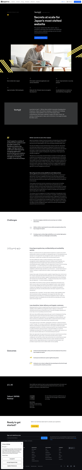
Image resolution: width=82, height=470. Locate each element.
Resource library (48, 454)
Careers (60, 452)
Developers (27, 1)
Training (33, 459)
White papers (34, 449)
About (60, 449)
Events (33, 450)
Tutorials (47, 450)
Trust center (27, 466)
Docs (46, 449)
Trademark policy (33, 466)
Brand (60, 457)
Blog (59, 454)
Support (33, 454)
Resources (33, 1)
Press (60, 450)
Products (18, 1)
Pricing (22, 1)
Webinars (33, 452)
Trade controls (40, 466)
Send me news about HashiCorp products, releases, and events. (20, 440)
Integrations (48, 452)
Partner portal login (49, 459)
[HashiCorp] (5, 2)
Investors (60, 455)
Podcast (33, 457)
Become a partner (48, 457)
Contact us (60, 459)
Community (34, 455)
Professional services (35, 460)
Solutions (13, 1)
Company (38, 1)
